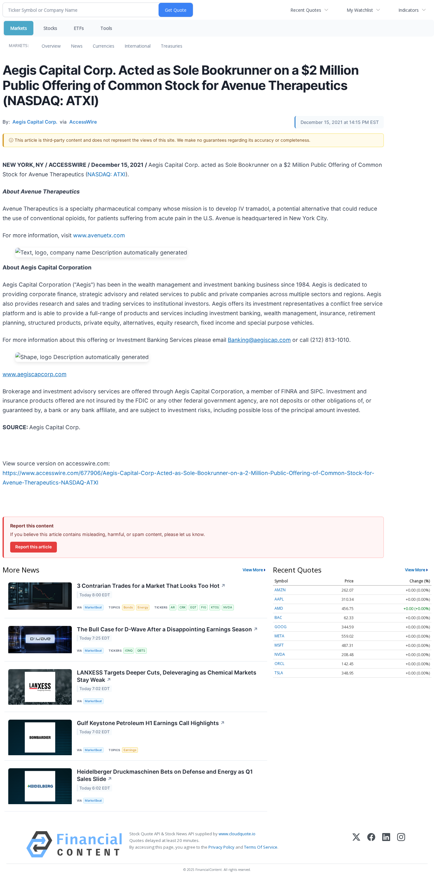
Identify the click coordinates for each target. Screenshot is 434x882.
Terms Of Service (260, 847)
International (138, 46)
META (279, 636)
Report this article (33, 546)
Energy (143, 607)
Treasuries (171, 46)
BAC (278, 617)
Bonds (128, 607)
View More (253, 570)
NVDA (227, 607)
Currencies (103, 46)
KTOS (215, 607)
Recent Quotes (305, 10)
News (77, 46)
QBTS (141, 650)
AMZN (280, 590)
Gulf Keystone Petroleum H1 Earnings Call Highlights (151, 723)
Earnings (130, 750)
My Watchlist (360, 10)
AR (173, 607)
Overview (51, 46)
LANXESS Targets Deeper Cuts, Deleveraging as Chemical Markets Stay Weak (166, 676)
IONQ (128, 650)
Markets (18, 28)
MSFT (279, 645)
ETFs (79, 28)
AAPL (279, 599)
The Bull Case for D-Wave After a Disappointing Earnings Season (167, 629)
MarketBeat (93, 607)
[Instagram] (401, 844)
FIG (203, 607)
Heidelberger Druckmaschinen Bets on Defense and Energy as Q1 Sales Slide (165, 775)
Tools (106, 28)
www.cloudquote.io (237, 834)
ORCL (279, 663)
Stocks (50, 28)
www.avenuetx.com (99, 235)
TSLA (279, 672)
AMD (279, 608)
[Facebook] (371, 844)
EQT (193, 607)
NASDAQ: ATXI (106, 174)
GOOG (281, 626)
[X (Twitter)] (356, 844)
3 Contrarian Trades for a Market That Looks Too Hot (151, 585)
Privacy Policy (221, 847)
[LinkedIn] (386, 844)
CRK (183, 607)
